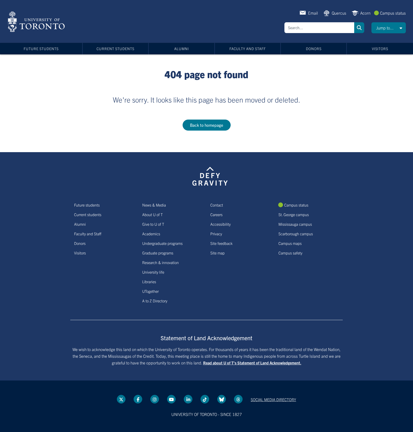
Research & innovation (160, 262)
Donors (313, 48)
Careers (216, 214)
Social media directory (273, 399)
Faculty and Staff (247, 48)
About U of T (152, 214)
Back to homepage (206, 124)
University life (153, 272)
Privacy (216, 233)
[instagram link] (154, 399)
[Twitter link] (121, 399)
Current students (115, 48)
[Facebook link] (138, 399)
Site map (217, 252)
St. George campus (293, 214)
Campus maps (290, 243)
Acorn (365, 12)
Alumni (181, 48)
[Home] (37, 21)
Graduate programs (157, 252)
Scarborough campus (295, 233)
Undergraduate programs (162, 243)
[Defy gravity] (210, 175)
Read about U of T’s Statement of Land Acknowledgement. (252, 362)
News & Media (154, 204)
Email (313, 12)
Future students (41, 48)
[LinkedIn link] (188, 399)
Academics (151, 233)
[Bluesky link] (221, 399)
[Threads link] (238, 399)
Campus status (393, 12)
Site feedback (221, 243)
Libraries (149, 281)
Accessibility (220, 224)
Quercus (339, 12)
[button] (388, 27)
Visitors (380, 48)
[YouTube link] (171, 399)
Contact (216, 204)
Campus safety (290, 252)
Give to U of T (153, 224)
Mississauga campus (295, 224)
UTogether (150, 291)
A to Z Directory (154, 300)
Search (359, 27)
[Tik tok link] (205, 399)
